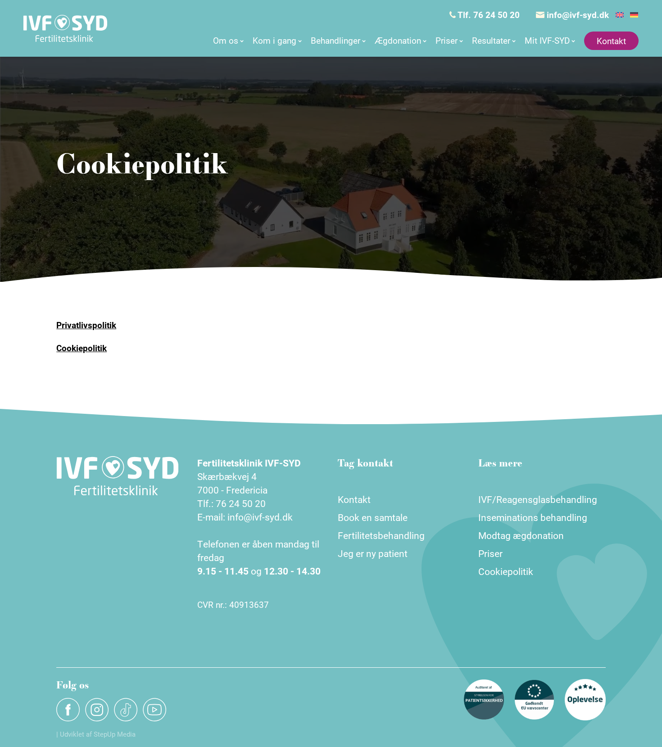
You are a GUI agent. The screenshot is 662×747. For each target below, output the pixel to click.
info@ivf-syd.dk (576, 14)
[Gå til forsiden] (65, 28)
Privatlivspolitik (86, 324)
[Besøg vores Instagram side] (97, 709)
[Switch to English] (620, 15)
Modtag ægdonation (521, 535)
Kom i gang (274, 40)
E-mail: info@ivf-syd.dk (245, 517)
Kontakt (611, 40)
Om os (225, 40)
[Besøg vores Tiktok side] (125, 709)
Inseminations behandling (532, 517)
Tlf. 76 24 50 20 (488, 14)
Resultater (491, 40)
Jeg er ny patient (373, 553)
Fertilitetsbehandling (381, 535)
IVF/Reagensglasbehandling (537, 499)
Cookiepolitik (81, 347)
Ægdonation (398, 40)
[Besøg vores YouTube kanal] (154, 709)
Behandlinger (335, 40)
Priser (446, 40)
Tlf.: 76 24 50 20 (231, 503)
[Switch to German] (634, 15)
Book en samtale (373, 517)
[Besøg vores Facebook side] (68, 709)
